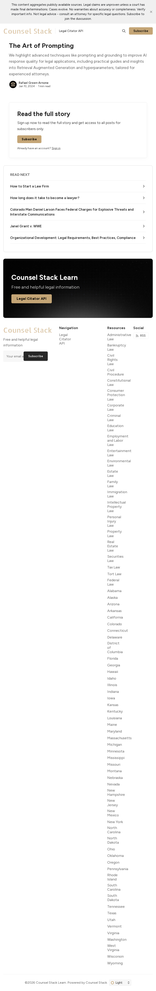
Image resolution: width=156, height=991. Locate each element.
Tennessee (116, 906)
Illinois (112, 685)
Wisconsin (115, 956)
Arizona (113, 604)
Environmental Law (119, 463)
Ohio (111, 849)
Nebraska (115, 777)
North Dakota (113, 840)
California (115, 617)
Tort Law (114, 574)
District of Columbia (115, 647)
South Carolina (113, 887)
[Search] (124, 31)
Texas (111, 913)
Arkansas (114, 611)
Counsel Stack (96, 982)
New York (115, 822)
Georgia (113, 665)
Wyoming (115, 963)
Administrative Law (119, 337)
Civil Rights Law (112, 359)
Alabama (114, 591)
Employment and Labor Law (117, 440)
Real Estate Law (112, 546)
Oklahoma (115, 855)
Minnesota (115, 751)
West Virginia (113, 947)
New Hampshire (116, 792)
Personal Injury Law (114, 521)
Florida (112, 658)
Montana (114, 771)
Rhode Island (112, 877)
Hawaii (112, 671)
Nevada (113, 784)
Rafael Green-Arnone (34, 83)
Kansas (112, 705)
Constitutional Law (119, 382)
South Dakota (113, 897)
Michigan (114, 744)
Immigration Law (117, 494)
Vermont (114, 926)
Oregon (113, 862)
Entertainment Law (119, 453)
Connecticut (117, 630)
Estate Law (112, 473)
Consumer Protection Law (116, 394)
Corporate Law (115, 407)
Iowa (111, 698)
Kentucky (115, 711)
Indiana (113, 691)
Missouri (113, 764)
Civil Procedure (115, 372)
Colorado (114, 624)
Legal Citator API (32, 299)
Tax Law (113, 567)
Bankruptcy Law (116, 347)
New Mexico (113, 813)
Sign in (56, 148)
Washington (117, 939)
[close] (151, 12)
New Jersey (112, 802)
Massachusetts (119, 738)
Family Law (112, 484)
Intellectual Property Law (116, 506)
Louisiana (114, 718)
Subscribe (140, 31)
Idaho (111, 678)
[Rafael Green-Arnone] (13, 84)
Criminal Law (114, 417)
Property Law (114, 533)
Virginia (113, 933)
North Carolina (113, 830)
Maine (112, 724)
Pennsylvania (117, 869)
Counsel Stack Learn (51, 982)
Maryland (114, 731)
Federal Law (113, 582)
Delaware (114, 637)
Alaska (112, 597)
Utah (111, 920)
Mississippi (116, 758)
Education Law (115, 428)
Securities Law (115, 558)
